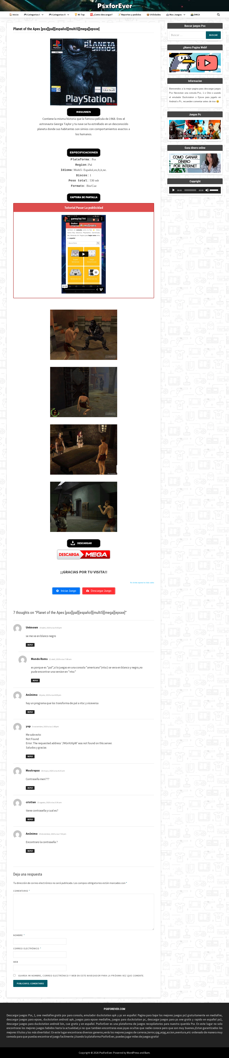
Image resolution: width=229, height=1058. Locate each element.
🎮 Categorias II (57, 14)
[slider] (214, 190)
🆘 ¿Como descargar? (101, 14)
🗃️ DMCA (195, 14)
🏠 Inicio (13, 14)
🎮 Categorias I (32, 14)
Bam (147, 1052)
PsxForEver (105, 1052)
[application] (195, 190)
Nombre (19, 935)
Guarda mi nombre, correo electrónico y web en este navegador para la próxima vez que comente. (81, 975)
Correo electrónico (27, 948)
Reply (30, 645)
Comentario (21, 890)
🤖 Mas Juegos (174, 14)
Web (15, 961)
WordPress (133, 1052)
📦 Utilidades (154, 14)
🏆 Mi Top (79, 14)
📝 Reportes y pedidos (129, 14)
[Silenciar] (207, 190)
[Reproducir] (173, 190)
